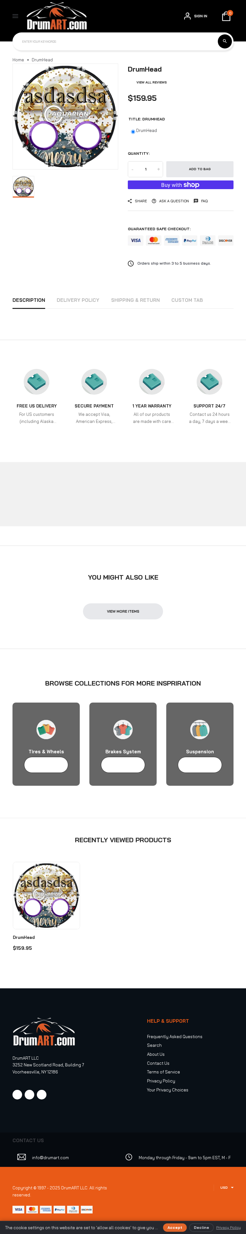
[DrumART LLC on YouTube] (41, 1094)
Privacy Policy (161, 1080)
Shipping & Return (135, 300)
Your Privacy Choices (167, 1089)
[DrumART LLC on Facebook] (17, 1094)
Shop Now (43, 765)
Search (154, 1045)
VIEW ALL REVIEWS (151, 82)
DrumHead (146, 130)
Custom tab (187, 300)
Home (18, 59)
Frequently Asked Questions (174, 1036)
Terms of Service (163, 1071)
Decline (201, 1227)
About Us (156, 1054)
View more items (123, 611)
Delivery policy (78, 300)
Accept (175, 1227)
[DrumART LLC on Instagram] (29, 1094)
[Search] (225, 41)
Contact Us (158, 1063)
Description (28, 300)
